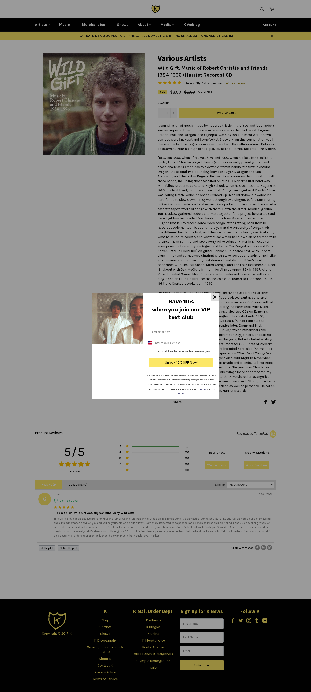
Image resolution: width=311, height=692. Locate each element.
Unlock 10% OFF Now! (181, 362)
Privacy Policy (201, 389)
